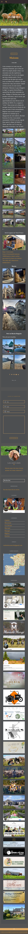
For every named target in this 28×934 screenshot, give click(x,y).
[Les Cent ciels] (14, 15)
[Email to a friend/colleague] (16, 374)
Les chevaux (8, 525)
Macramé (7, 528)
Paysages (7, 531)
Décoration (8, 523)
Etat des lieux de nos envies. (11, 489)
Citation (7, 520)
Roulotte (14, 53)
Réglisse (7, 533)
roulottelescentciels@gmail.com (12, 545)
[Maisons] (12, 374)
